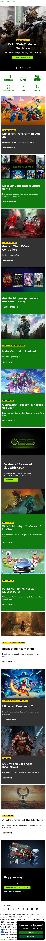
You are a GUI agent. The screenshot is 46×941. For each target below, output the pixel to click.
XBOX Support (23, 917)
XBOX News (13, 917)
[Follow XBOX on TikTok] (27, 909)
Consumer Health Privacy (9, 934)
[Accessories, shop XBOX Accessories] (8, 87)
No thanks (30, 936)
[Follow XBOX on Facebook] (8, 909)
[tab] (20, 68)
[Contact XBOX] (4, 909)
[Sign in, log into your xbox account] (37, 87)
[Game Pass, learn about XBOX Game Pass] (8, 76)
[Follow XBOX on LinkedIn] (37, 909)
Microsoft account (11, 922)
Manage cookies (14, 937)
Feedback (32, 917)
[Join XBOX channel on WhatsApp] (22, 909)
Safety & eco (15, 940)
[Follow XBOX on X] (13, 909)
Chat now (30, 932)
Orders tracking (6, 924)
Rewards (3, 927)
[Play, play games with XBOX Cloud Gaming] (23, 87)
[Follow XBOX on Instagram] (18, 909)
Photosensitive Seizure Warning (19, 919)
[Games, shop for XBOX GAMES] (23, 76)
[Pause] (16, 68)
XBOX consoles (5, 914)
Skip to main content (7, 1)
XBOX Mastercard (13, 927)
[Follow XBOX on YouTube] (32, 909)
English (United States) (8, 929)
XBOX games (16, 914)
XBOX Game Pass (27, 914)
